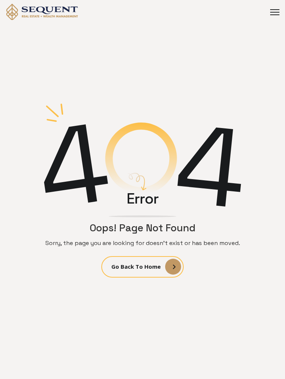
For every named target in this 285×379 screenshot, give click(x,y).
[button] (272, 12)
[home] (43, 12)
